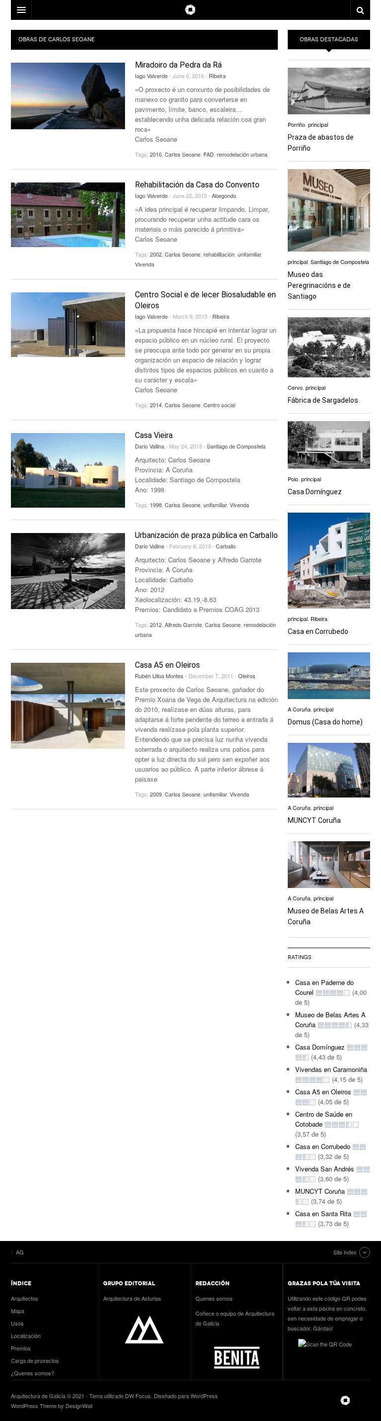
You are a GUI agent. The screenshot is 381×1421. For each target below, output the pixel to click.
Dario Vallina (149, 446)
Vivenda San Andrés (324, 1168)
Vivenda (144, 264)
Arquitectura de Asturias (132, 1298)
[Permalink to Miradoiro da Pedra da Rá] (68, 96)
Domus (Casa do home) (325, 722)
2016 (156, 154)
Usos (17, 1323)
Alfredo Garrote (183, 624)
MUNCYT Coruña (314, 820)
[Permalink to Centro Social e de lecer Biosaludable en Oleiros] (68, 324)
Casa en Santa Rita (323, 1213)
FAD (208, 154)
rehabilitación (219, 254)
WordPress (204, 1396)
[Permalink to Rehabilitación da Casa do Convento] (68, 214)
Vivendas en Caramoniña (331, 1069)
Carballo (226, 546)
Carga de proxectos (35, 1360)
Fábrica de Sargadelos (323, 400)
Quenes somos (214, 1298)
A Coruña (299, 709)
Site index (345, 1252)
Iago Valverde (151, 76)
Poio (293, 479)
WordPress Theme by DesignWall (51, 1406)
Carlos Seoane (182, 154)
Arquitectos (24, 1298)
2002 (156, 254)
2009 (156, 794)
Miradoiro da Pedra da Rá (178, 65)
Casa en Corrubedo (318, 631)
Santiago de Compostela (236, 446)
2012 (156, 624)
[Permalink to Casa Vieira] (68, 470)
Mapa (17, 1311)
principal (318, 124)
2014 (156, 405)
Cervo (295, 387)
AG (345, 1401)
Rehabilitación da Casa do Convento (197, 184)
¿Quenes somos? (32, 1373)
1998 (156, 505)
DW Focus (190, 10)
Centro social (219, 405)
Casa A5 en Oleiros (167, 665)
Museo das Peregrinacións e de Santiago (319, 285)
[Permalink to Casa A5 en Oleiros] (68, 706)
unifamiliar (249, 254)
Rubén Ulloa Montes (159, 676)
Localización (26, 1335)
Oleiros (246, 676)
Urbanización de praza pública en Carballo (206, 535)
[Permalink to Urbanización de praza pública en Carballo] (68, 571)
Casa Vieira (154, 435)
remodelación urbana (242, 154)
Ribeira (217, 76)
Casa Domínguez (315, 492)
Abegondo (224, 195)
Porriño (296, 124)
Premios (21, 1348)
